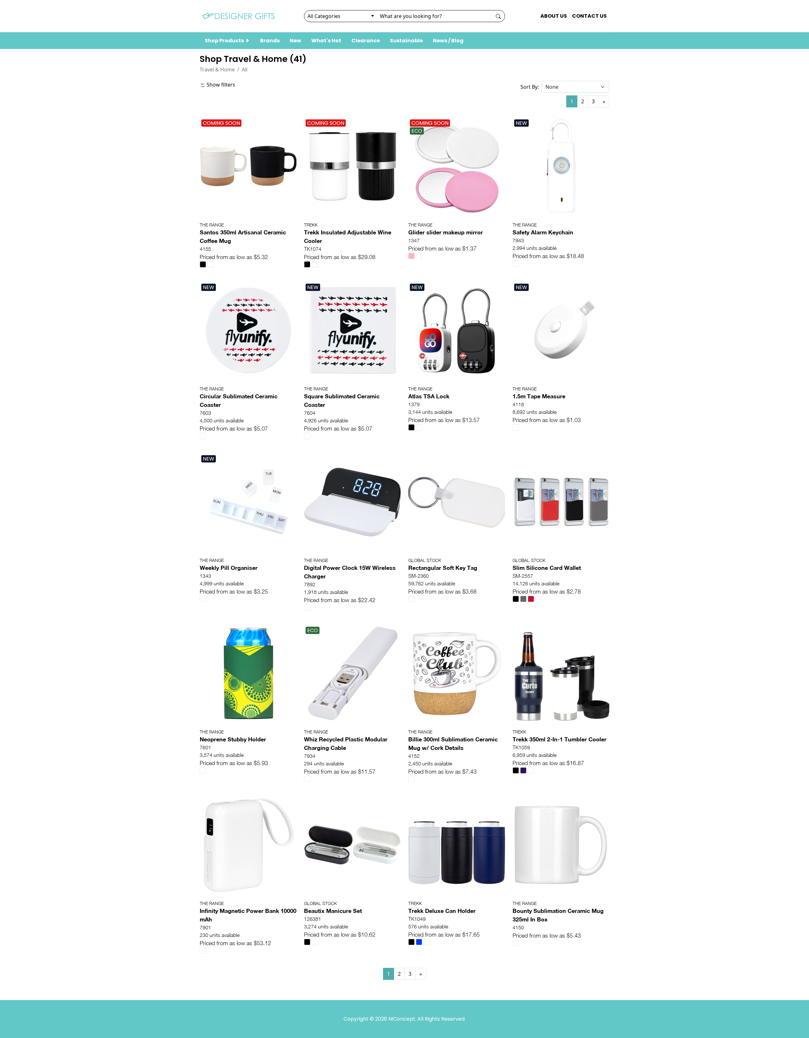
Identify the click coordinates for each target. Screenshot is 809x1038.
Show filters (220, 84)
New (295, 40)
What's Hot (326, 40)
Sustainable (406, 40)
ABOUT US (553, 16)
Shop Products (225, 40)
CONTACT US (589, 16)
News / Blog (448, 40)
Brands (270, 40)
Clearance (365, 40)
